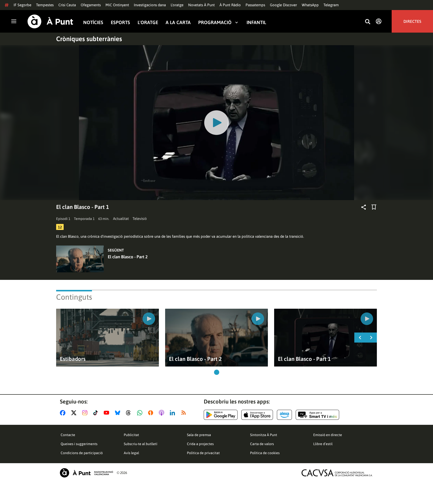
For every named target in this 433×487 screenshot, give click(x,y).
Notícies (93, 22)
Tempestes (45, 5)
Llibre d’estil (323, 444)
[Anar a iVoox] (151, 413)
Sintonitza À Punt (263, 435)
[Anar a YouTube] (107, 413)
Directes (412, 21)
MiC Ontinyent (117, 5)
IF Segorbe (22, 5)
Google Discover (283, 5)
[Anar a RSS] (185, 413)
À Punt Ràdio (230, 5)
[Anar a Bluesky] (118, 413)
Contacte (68, 435)
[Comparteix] (363, 207)
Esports (120, 22)
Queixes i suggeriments (79, 444)
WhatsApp (310, 5)
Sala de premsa (199, 435)
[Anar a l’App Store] (257, 415)
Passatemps (255, 5)
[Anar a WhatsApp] (140, 413)
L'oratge (177, 5)
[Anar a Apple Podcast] (162, 413)
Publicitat (131, 435)
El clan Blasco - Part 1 (304, 359)
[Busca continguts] (368, 22)
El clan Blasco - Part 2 (128, 256)
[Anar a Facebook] (63, 413)
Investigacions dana (150, 5)
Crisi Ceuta (67, 5)
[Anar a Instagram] (85, 413)
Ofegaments (91, 5)
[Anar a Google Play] (221, 415)
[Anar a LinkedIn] (173, 413)
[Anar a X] (74, 413)
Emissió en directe (327, 435)
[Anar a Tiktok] (96, 413)
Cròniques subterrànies (89, 39)
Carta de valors (262, 444)
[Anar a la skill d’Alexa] (284, 415)
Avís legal (131, 453)
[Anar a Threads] (129, 413)
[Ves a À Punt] (50, 21)
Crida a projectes (200, 444)
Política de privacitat (203, 453)
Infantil (256, 22)
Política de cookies (265, 453)
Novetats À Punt (201, 5)
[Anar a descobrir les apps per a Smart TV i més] (317, 415)
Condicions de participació (82, 453)
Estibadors (72, 359)
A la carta (178, 22)
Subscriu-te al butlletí (140, 444)
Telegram (331, 5)
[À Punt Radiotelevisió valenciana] (86, 472)
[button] (216, 372)
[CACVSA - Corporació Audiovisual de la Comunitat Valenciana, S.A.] (337, 472)
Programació (215, 22)
